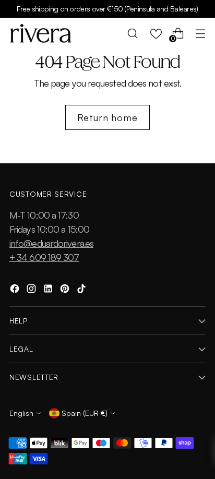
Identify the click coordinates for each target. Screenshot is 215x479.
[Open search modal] (133, 33)
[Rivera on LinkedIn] (49, 290)
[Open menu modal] (200, 33)
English (21, 413)
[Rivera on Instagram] (32, 290)
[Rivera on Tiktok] (82, 290)
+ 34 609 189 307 (44, 257)
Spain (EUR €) (85, 413)
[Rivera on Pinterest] (65, 290)
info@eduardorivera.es (51, 243)
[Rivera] (40, 33)
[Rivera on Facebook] (15, 290)
